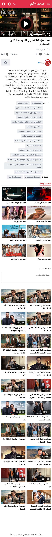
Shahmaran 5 (23, 103)
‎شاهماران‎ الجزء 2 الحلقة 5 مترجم (28, 112)
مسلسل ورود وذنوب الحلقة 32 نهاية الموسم (13, 329)
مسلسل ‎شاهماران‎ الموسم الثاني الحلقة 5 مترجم (24, 166)
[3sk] (48, 65)
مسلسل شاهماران (34, 145)
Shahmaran (36, 103)
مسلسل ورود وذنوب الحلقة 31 (13, 418)
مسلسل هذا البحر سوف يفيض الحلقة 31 (40, 440)
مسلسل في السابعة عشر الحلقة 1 (14, 507)
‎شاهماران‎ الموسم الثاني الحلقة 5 (28, 140)
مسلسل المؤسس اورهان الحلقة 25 (14, 463)
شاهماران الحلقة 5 (34, 126)
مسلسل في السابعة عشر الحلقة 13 (40, 307)
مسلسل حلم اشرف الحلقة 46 (40, 485)
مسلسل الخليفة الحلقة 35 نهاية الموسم (14, 351)
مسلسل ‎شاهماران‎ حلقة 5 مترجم (28, 171)
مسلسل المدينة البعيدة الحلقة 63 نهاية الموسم (40, 507)
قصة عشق (38, 534)
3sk (42, 63)
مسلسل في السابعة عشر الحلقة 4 (14, 307)
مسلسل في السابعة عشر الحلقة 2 (14, 396)
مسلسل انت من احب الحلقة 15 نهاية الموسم (39, 463)
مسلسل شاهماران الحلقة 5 (30, 150)
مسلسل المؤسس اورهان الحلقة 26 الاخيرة (40, 374)
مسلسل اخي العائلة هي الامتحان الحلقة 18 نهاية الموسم (40, 397)
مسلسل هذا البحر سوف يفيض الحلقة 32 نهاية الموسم (40, 352)
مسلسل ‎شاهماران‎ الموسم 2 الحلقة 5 (26, 154)
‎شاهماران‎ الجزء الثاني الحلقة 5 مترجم (26, 122)
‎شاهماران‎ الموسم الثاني (31, 136)
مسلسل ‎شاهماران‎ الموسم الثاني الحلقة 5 (24, 159)
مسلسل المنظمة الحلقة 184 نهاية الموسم (39, 418)
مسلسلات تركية (15, 177)
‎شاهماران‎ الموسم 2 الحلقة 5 (30, 131)
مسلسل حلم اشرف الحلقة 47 (14, 374)
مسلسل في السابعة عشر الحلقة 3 (40, 329)
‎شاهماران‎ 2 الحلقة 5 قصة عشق (28, 107)
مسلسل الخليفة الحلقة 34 (14, 439)
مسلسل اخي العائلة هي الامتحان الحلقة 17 (15, 485)
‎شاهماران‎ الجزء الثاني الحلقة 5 (29, 117)
